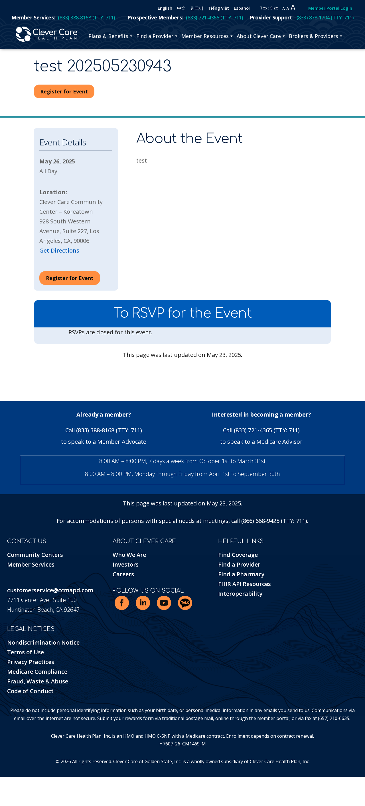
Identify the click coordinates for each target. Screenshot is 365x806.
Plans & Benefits (108, 36)
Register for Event (64, 91)
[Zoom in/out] (1, 782)
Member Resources (205, 36)
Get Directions (59, 250)
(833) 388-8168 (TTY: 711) (109, 430)
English (165, 8)
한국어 (196, 8)
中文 (181, 8)
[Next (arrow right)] (5, 792)
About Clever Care (259, 36)
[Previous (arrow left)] (1, 792)
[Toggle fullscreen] (5, 782)
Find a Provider (154, 36)
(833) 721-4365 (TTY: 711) (267, 430)
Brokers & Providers (313, 36)
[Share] (10, 782)
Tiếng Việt (218, 8)
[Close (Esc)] (14, 782)
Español (242, 8)
